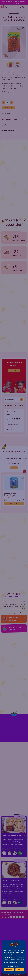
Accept (20, 969)
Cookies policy (19, 962)
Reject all (9, 969)
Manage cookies (13, 966)
